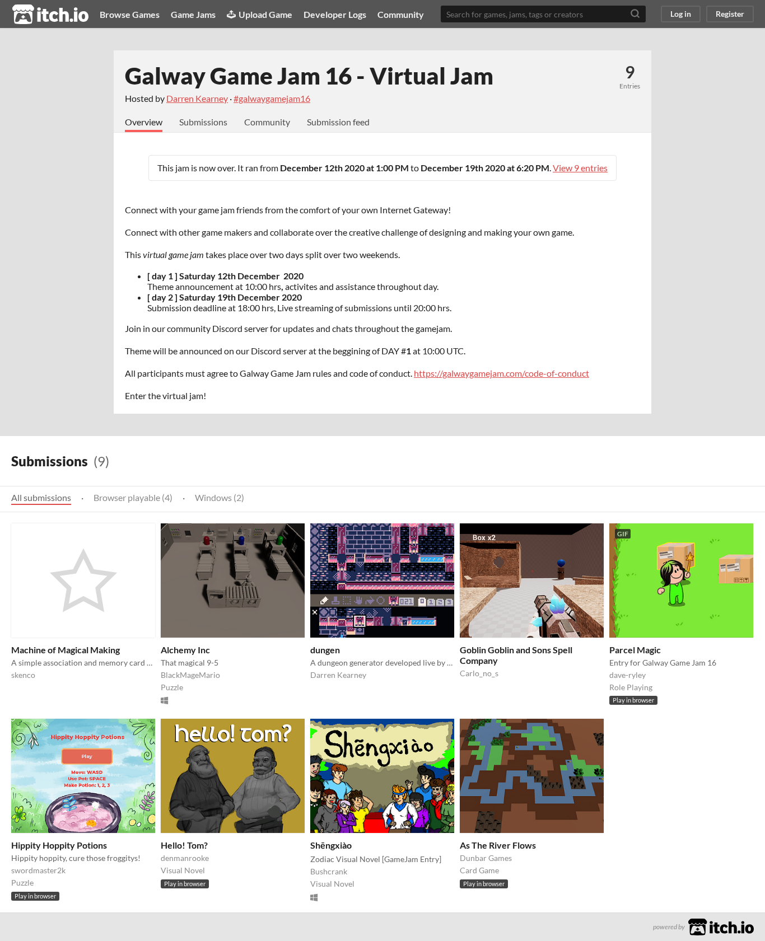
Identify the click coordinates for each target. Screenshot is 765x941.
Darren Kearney (197, 98)
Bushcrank (328, 871)
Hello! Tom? (184, 845)
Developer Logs (335, 14)
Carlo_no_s (479, 673)
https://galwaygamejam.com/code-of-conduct (501, 373)
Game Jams (193, 14)
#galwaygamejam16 (272, 98)
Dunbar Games (486, 858)
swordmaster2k (38, 870)
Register (730, 13)
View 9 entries (580, 167)
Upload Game (265, 14)
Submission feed (338, 121)
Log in (680, 13)
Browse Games (130, 14)
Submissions (203, 121)
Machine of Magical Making (65, 649)
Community (400, 14)
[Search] (635, 14)
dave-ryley (627, 675)
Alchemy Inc (185, 649)
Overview (143, 121)
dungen (325, 649)
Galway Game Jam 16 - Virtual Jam (309, 76)
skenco (23, 675)
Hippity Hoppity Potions (59, 845)
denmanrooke (185, 858)
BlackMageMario (190, 675)
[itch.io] (721, 925)
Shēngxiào (331, 845)
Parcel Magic (635, 649)
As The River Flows (498, 845)
